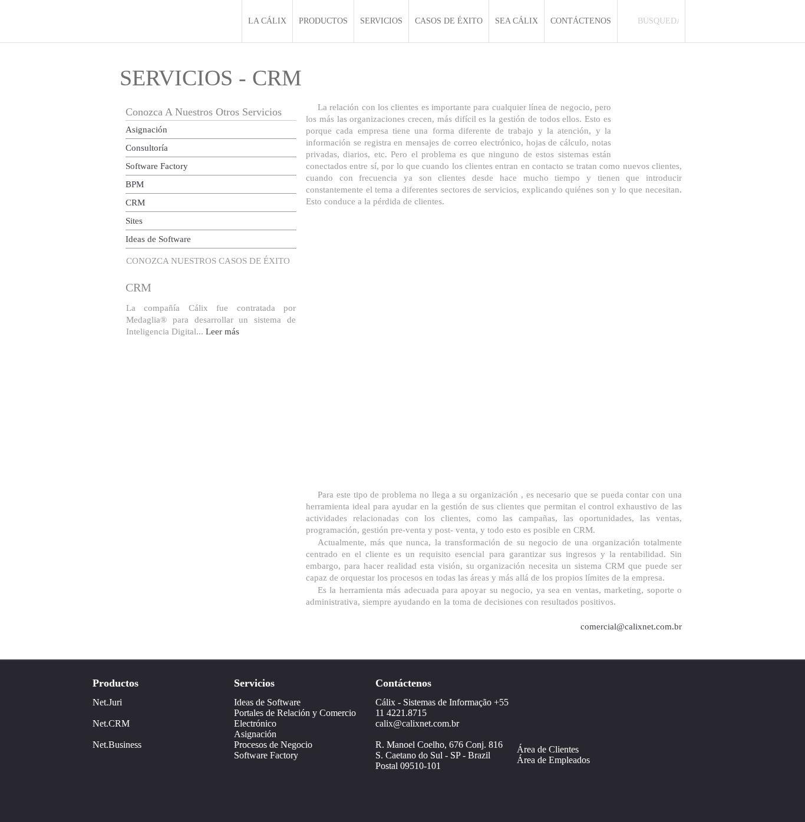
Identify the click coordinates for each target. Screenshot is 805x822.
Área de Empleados (553, 760)
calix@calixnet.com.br (417, 723)
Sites (134, 221)
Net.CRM (111, 723)
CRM (135, 202)
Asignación (146, 129)
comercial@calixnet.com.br (631, 626)
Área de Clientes (548, 749)
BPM (135, 184)
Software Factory (157, 166)
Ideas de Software (158, 239)
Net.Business (117, 745)
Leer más (222, 331)
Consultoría (147, 148)
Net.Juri (107, 702)
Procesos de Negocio (273, 745)
